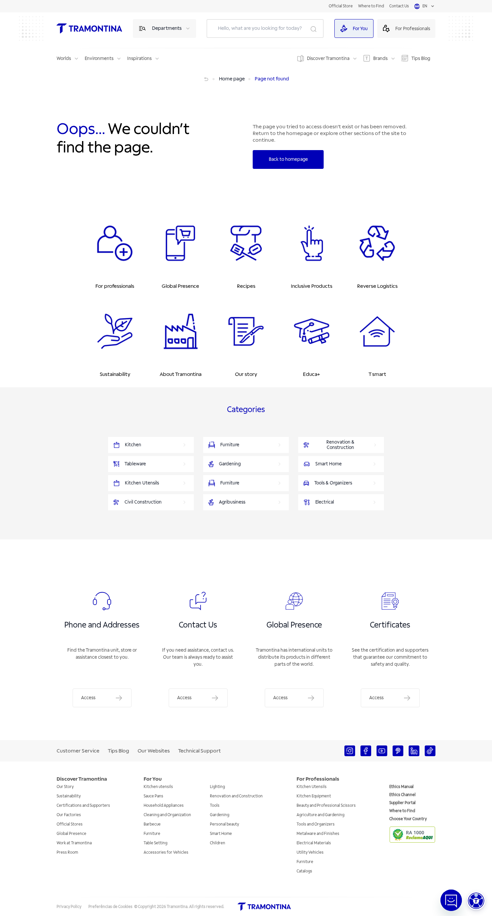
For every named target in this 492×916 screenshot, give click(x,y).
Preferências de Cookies (110, 907)
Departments (167, 28)
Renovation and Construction (236, 796)
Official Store (341, 6)
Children (217, 843)
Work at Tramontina (74, 843)
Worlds (64, 58)
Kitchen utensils (158, 787)
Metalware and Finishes (318, 834)
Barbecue (152, 824)
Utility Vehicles (310, 852)
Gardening (219, 815)
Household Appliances (164, 805)
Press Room (67, 852)
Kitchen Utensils (312, 787)
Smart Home (221, 834)
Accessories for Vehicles (166, 852)
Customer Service (78, 751)
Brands (380, 58)
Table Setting (155, 843)
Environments (99, 58)
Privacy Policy (69, 907)
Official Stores (70, 824)
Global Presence (71, 834)
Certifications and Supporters (83, 805)
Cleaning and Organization (167, 815)
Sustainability (69, 796)
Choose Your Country (408, 819)
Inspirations (139, 58)
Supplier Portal (402, 803)
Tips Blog (420, 58)
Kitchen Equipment (314, 796)
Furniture (152, 834)
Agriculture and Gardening (320, 815)
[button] (476, 901)
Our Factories (69, 815)
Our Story (65, 787)
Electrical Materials (314, 843)
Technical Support (199, 751)
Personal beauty (224, 824)
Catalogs (304, 871)
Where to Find (371, 6)
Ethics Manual (401, 787)
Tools (215, 805)
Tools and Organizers (316, 824)
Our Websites (154, 751)
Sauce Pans (153, 796)
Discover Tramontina (328, 58)
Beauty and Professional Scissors (326, 805)
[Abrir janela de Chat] (451, 900)
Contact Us (399, 6)
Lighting (217, 787)
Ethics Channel (402, 795)
